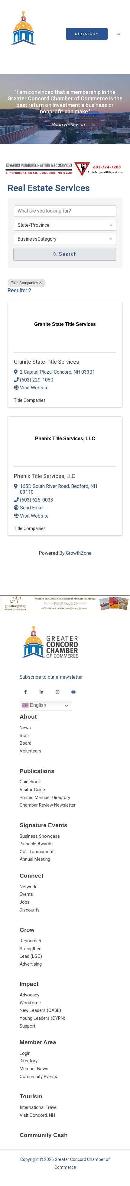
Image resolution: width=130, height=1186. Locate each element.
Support (27, 1026)
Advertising (31, 964)
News (25, 727)
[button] (87, 34)
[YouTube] (73, 692)
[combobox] (65, 225)
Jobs (25, 902)
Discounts (30, 910)
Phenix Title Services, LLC (44, 476)
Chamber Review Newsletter (48, 805)
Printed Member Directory (45, 797)
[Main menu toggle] (119, 34)
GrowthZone (79, 553)
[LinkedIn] (41, 692)
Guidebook (30, 782)
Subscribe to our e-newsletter (51, 677)
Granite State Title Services (46, 362)
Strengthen (30, 948)
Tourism (31, 1096)
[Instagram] (57, 692)
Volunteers (30, 751)
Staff (25, 735)
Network (28, 886)
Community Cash (44, 1135)
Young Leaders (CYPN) (42, 1018)
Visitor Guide (32, 789)
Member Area (38, 1042)
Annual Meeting (35, 859)
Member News (34, 1068)
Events (26, 894)
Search (68, 254)
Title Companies (24, 283)
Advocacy (29, 995)
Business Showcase (40, 836)
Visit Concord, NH (37, 1115)
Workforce (30, 1003)
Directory (28, 1061)
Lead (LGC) (31, 956)
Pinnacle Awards (36, 843)
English (37, 705)
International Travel (38, 1107)
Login (25, 1053)
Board (25, 743)
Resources (30, 941)
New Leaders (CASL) (40, 1010)
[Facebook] (25, 692)
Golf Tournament (37, 851)
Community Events (38, 1076)
